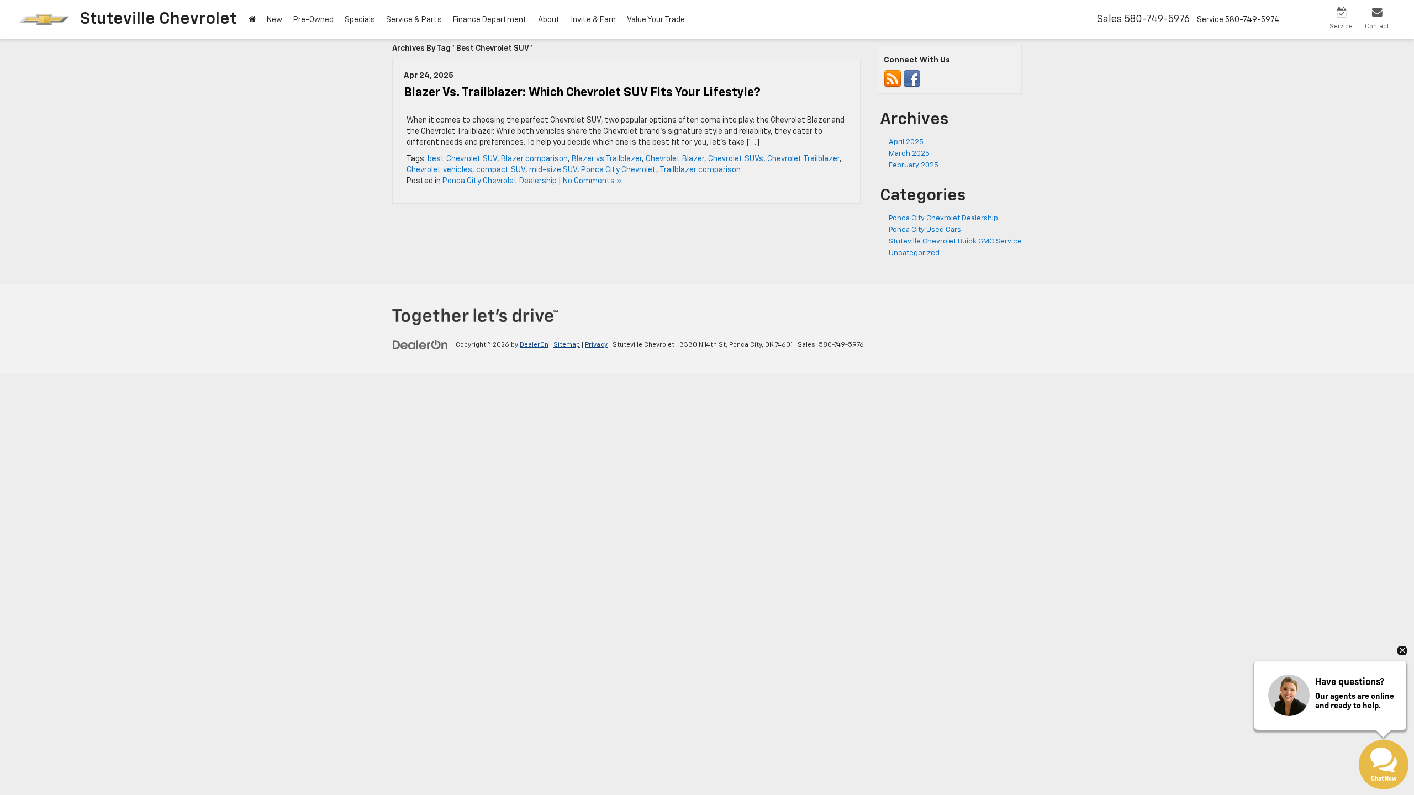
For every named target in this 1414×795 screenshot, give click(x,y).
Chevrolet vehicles (439, 170)
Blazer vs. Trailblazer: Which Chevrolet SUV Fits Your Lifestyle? (582, 93)
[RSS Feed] (892, 79)
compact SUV (500, 170)
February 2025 (913, 165)
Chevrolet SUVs (735, 159)
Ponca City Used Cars (925, 230)
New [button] (274, 20)
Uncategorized (914, 253)
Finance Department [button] (490, 20)
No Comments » (592, 181)
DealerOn (534, 345)
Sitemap (566, 345)
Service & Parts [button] (414, 20)
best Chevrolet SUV (462, 159)
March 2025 (909, 153)
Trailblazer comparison (700, 170)
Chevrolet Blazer (675, 159)
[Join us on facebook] (912, 79)
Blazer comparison (534, 159)
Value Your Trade (656, 20)
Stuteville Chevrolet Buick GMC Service (955, 241)
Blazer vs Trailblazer (607, 159)
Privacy (596, 345)
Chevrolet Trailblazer (803, 159)
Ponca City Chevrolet (618, 170)
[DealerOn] (420, 344)
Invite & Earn (593, 20)
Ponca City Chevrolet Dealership (499, 181)
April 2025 (906, 142)
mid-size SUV (553, 170)
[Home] (252, 19)
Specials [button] (360, 20)
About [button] (549, 20)
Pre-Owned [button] (313, 20)
